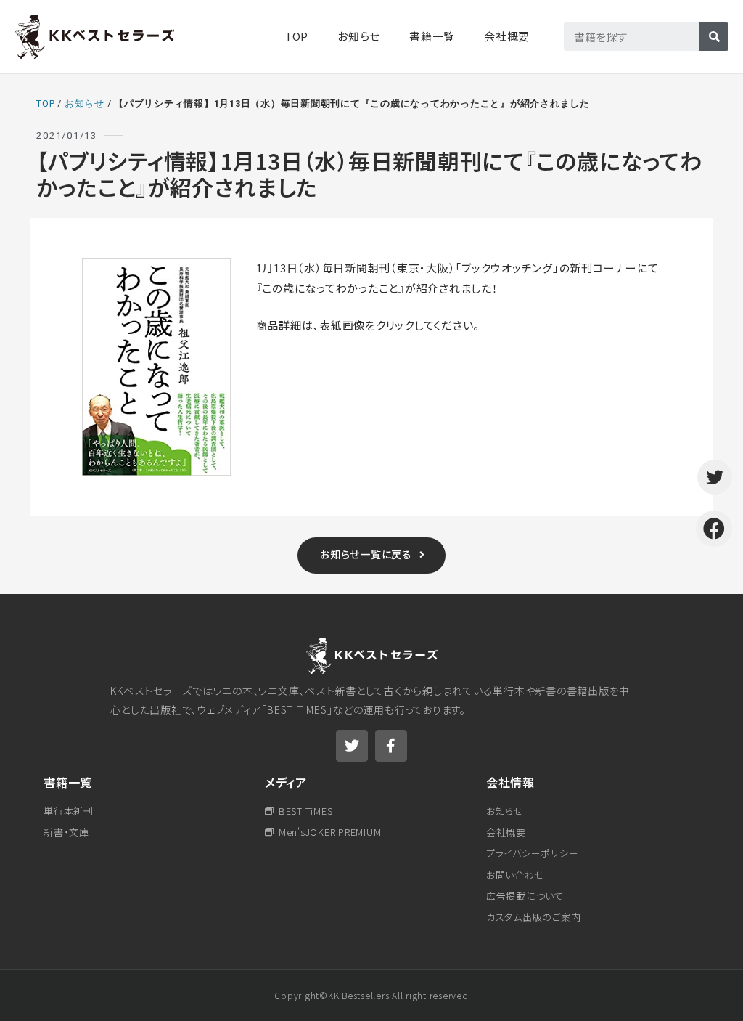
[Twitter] (352, 746)
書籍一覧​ (432, 36)
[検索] (713, 36)
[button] (371, 555)
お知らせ (358, 36)
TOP (296, 36)
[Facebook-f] (391, 746)
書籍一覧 (68, 782)
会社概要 (507, 36)
